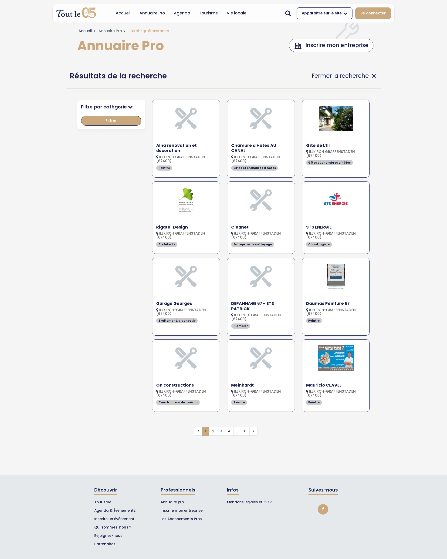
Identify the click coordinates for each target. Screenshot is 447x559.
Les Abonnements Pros (181, 518)
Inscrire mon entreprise (182, 510)
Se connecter (373, 13)
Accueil (123, 13)
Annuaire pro (172, 502)
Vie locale (237, 13)
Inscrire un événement (114, 518)
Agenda (182, 13)
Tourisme (208, 13)
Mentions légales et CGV (249, 502)
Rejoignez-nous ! (109, 535)
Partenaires (104, 544)
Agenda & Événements (115, 510)
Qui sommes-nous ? (112, 527)
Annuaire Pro (152, 13)
